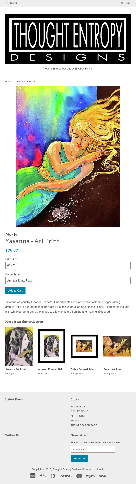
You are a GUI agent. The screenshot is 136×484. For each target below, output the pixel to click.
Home (8, 81)
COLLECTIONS (79, 411)
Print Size (11, 259)
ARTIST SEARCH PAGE (84, 425)
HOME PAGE (78, 406)
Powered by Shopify (93, 469)
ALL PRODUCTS (80, 416)
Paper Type (12, 274)
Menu (13, 3)
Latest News (14, 399)
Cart (128, 3)
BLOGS (75, 420)
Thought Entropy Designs (67, 469)
